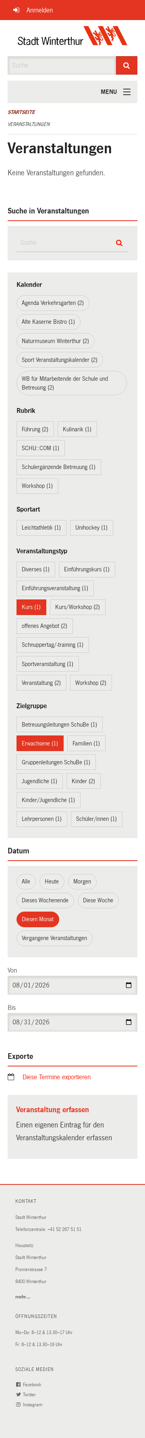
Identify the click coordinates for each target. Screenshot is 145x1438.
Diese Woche (98, 900)
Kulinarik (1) (77, 429)
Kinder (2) (83, 781)
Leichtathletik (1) (41, 527)
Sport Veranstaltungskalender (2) (59, 360)
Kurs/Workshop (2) (77, 607)
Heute (52, 881)
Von (12, 970)
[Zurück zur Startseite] (73, 38)
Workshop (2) (90, 683)
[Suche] (127, 65)
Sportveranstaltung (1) (47, 664)
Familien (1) (86, 743)
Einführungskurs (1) (87, 569)
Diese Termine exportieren (57, 1077)
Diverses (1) (36, 569)
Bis (12, 1007)
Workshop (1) (37, 486)
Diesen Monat (38, 919)
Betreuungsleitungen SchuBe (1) (59, 724)
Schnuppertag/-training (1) (52, 645)
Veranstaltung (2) (41, 683)
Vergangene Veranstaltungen (54, 938)
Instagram (33, 1405)
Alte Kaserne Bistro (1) (48, 322)
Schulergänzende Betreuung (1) (58, 467)
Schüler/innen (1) (96, 819)
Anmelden (40, 10)
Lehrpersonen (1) (42, 819)
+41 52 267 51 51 (64, 1229)
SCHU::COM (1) (40, 448)
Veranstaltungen (29, 124)
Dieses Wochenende (45, 900)
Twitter (30, 1394)
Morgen (82, 881)
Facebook (33, 1384)
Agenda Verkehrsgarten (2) (53, 303)
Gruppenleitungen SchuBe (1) (56, 762)
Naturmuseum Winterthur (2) (55, 341)
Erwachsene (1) (40, 743)
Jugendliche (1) (39, 781)
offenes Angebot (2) (44, 626)
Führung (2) (35, 429)
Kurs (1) (31, 607)
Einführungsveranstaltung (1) (55, 588)
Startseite (21, 112)
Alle (26, 881)
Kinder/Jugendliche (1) (48, 800)
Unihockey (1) (91, 527)
